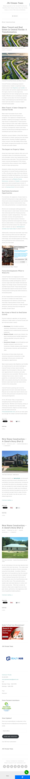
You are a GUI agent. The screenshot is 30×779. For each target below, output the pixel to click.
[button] (15, 41)
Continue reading (7, 500)
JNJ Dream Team (15, 3)
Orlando (17, 181)
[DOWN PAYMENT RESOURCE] (15, 766)
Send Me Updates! (10, 736)
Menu (16, 16)
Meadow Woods (17, 179)
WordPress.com (21, 762)
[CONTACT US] (22, 766)
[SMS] (22, 777)
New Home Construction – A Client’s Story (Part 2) (14, 440)
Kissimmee (5, 181)
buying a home (10, 187)
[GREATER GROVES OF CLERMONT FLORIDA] (25, 766)
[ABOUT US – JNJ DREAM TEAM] (18, 766)
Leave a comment (7, 50)
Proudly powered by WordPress (15, 761)
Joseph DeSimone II (19, 48)
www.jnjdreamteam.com (8, 411)
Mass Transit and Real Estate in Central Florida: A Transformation (14, 29)
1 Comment (13, 532)
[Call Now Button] (27, 772)
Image (3, 443)
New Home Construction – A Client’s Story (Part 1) (14, 526)
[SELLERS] (11, 766)
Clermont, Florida (6, 674)
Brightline (15, 88)
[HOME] (4, 766)
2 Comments (6, 445)
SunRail (23, 88)
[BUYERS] (8, 766)
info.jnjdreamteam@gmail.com (10, 679)
